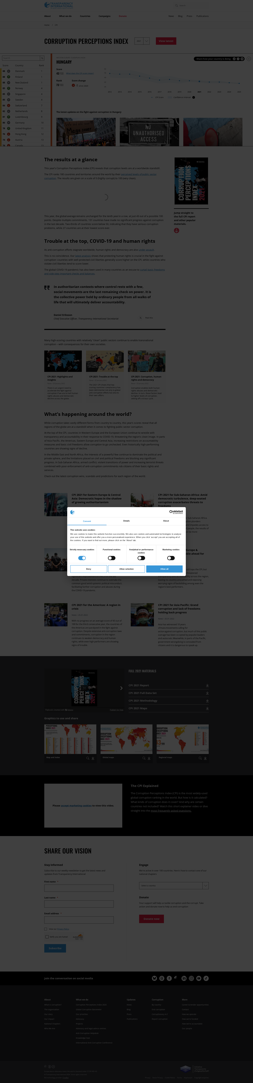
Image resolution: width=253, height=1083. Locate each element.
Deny (88, 569)
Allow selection (126, 569)
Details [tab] (126, 521)
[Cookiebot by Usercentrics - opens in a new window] (171, 512)
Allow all (164, 569)
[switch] (111, 558)
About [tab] (166, 521)
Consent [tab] (87, 521)
